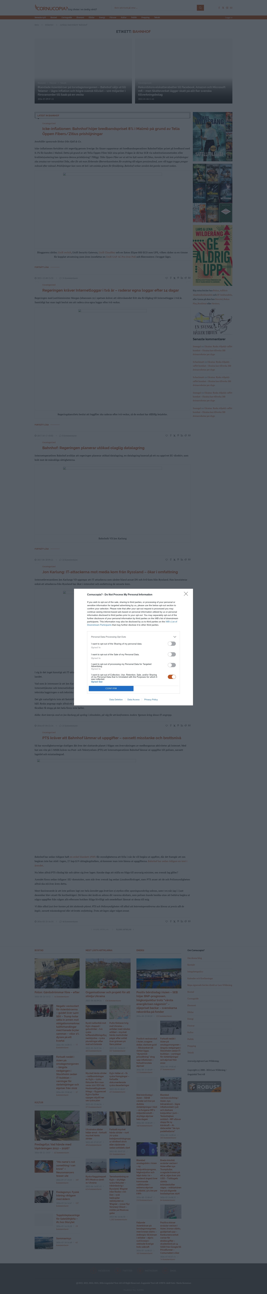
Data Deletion (116, 699)
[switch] (172, 644)
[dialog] (133, 647)
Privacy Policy (151, 699)
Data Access (133, 699)
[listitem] (133, 636)
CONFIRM (111, 688)
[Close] (187, 595)
